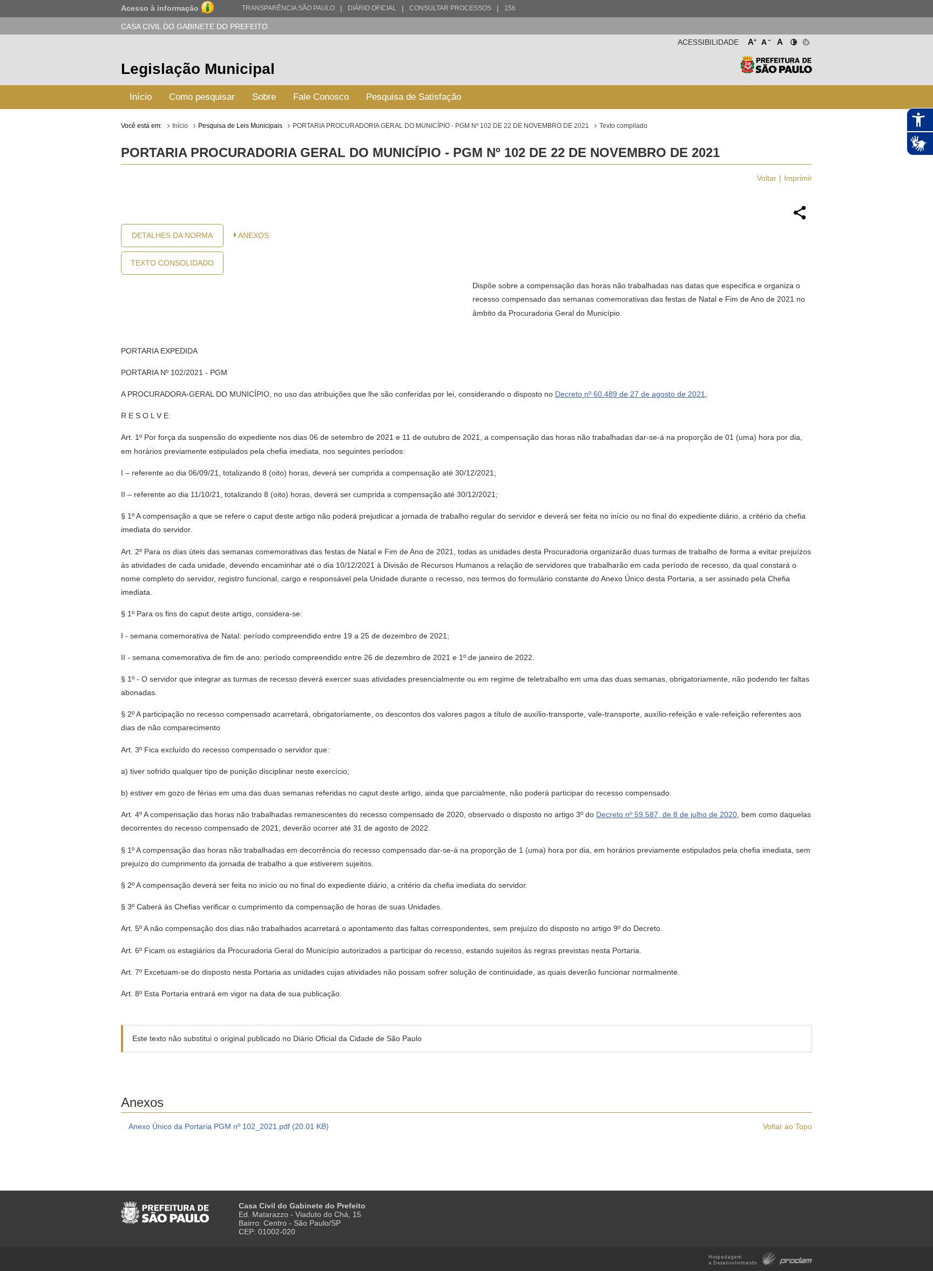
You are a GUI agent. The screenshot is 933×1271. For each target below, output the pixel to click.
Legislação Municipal (198, 68)
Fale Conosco (321, 97)
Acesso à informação (160, 8)
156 (510, 8)
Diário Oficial (372, 8)
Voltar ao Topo (787, 1126)
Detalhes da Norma (172, 235)
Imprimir (798, 178)
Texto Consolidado (172, 263)
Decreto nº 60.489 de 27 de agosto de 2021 (630, 394)
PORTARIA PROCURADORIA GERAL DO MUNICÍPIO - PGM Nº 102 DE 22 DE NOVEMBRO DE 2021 (441, 126)
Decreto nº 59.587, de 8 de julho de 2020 (666, 814)
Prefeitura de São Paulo (776, 70)
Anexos (253, 235)
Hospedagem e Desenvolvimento (760, 1257)
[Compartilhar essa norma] (799, 218)
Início (141, 97)
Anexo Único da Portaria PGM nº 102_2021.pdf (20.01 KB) (229, 1126)
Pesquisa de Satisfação (413, 97)
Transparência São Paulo (288, 8)
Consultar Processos (450, 8)
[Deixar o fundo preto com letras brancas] (792, 40)
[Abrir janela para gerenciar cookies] (805, 40)
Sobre (264, 97)
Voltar (766, 178)
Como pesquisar (202, 97)
